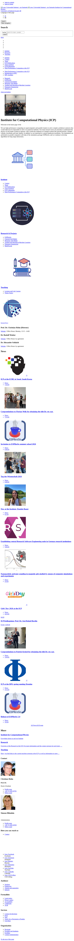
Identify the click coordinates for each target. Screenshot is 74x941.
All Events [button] (40, 725)
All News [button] (34, 725)
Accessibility (8, 902)
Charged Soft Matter (11, 82)
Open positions (9, 65)
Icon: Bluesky (9, 861)
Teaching (7, 54)
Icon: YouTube (9, 868)
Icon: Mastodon (9, 865)
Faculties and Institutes (11, 931)
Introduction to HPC (11, 73)
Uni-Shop (8, 921)
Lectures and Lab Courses (13, 291)
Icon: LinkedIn (9, 871)
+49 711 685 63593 (11, 825)
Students (7, 884)
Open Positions (9, 188)
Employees (8, 886)
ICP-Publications (10, 63)
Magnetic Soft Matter (11, 83)
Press (6, 915)
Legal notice (8, 898)
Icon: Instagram (9, 858)
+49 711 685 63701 (11, 791)
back (2, 37)
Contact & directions (11, 914)
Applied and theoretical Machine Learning (17, 85)
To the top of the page (7, 939)
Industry (7, 890)
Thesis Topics (9, 293)
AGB (6, 905)
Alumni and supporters (11, 888)
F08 (18, 11)
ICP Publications (10, 187)
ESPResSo (8, 80)
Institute (7, 51)
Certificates (8, 903)
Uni (8, 11)
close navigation (6, 92)
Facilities (7, 933)
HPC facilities (9, 75)
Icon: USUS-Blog (10, 875)
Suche (4, 32)
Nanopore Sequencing (11, 87)
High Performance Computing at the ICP (17, 68)
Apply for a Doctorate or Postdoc (15, 919)
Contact (7, 59)
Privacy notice (9, 900)
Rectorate (7, 929)
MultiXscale (8, 89)
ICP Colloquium (10, 190)
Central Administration (11, 934)
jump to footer (9, 4)
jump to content (9, 2)
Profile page (8, 789)
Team (6, 61)
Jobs (6, 917)
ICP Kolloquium (10, 66)
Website (3, 331)
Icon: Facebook (9, 854)
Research (7, 53)
